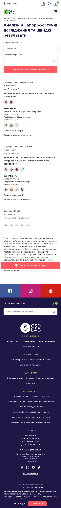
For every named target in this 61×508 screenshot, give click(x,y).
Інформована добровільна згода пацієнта (30, 417)
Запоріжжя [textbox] (11, 48)
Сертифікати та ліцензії (30, 365)
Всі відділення (30, 473)
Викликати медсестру (32, 265)
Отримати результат (10, 4)
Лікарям (30, 378)
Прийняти (37, 503)
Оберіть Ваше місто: (13, 42)
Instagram (30, 291)
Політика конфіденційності (30, 406)
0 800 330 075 (30, 438)
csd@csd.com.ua (33, 450)
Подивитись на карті (13, 130)
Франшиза (30, 383)
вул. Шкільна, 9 (11, 153)
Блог (49, 359)
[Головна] (9, 11)
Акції (32, 359)
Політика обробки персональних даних (30, 412)
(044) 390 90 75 (30, 444)
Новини (40, 359)
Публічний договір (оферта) (41, 401)
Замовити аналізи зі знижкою (17, 135)
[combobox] (30, 48)
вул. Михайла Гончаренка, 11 (17, 218)
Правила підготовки (16, 401)
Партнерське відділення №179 (18, 146)
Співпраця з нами (15, 378)
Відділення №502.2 (13, 211)
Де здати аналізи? (16, 19)
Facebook (10, 291)
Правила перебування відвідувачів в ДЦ (30, 422)
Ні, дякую (20, 504)
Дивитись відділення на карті (30, 69)
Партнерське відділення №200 (18, 82)
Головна (6, 19)
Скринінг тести (28, 341)
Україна (39, 488)
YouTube (51, 291)
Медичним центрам (45, 378)
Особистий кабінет (43, 4)
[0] (55, 4)
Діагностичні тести (46, 341)
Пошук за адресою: (13, 55)
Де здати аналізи (30, 346)
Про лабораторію (18, 359)
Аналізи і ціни (12, 341)
